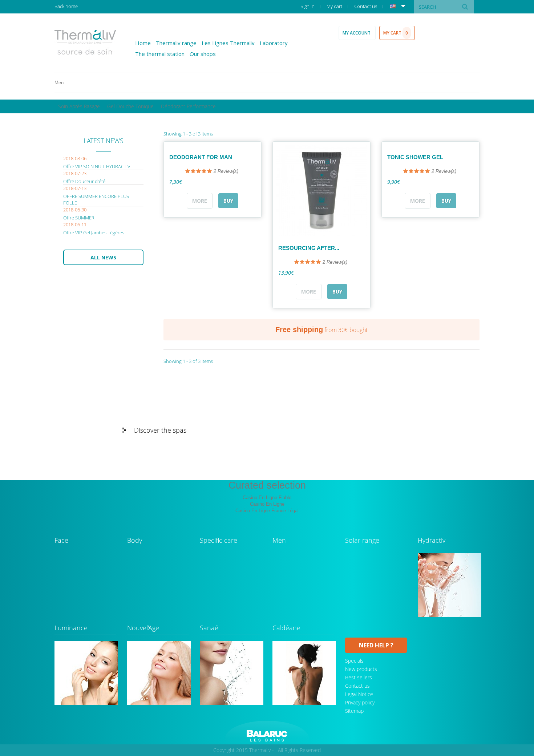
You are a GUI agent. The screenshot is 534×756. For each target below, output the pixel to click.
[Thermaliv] (85, 42)
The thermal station (160, 53)
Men (279, 541)
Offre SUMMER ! (80, 217)
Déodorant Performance (188, 106)
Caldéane (286, 628)
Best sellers (358, 677)
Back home (66, 6)
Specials (354, 660)
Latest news (104, 140)
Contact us (366, 6)
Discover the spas (160, 430)
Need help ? (376, 645)
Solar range (362, 541)
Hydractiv (431, 541)
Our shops (203, 53)
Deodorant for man (200, 157)
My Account (357, 33)
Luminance (71, 628)
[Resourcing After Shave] (321, 190)
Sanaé (209, 628)
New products (361, 669)
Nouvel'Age (143, 628)
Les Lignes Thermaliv (228, 43)
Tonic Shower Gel (415, 157)
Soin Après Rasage (79, 106)
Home (143, 43)
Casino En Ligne (267, 504)
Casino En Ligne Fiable (267, 497)
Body (134, 541)
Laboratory (274, 43)
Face (61, 541)
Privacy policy (360, 702)
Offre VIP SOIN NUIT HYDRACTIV (96, 166)
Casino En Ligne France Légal (267, 510)
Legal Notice (359, 694)
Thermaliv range (176, 43)
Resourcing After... (308, 248)
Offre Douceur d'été (84, 181)
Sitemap (354, 710)
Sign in (308, 6)
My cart (335, 6)
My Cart (395, 33)
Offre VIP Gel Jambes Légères (93, 232)
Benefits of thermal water (427, 430)
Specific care (218, 541)
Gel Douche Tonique (130, 106)
